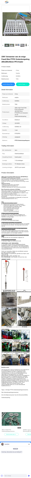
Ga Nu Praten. (22, 84)
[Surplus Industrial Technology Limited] (6, 2)
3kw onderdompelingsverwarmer (9, 392)
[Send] (29, 475)
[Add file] (2, 475)
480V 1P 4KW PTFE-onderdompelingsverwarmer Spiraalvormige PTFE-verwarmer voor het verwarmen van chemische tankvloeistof (11, 430)
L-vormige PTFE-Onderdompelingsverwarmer (16, 389)
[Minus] (29, 444)
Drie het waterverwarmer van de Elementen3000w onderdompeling (14, 395)
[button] (3, 421)
